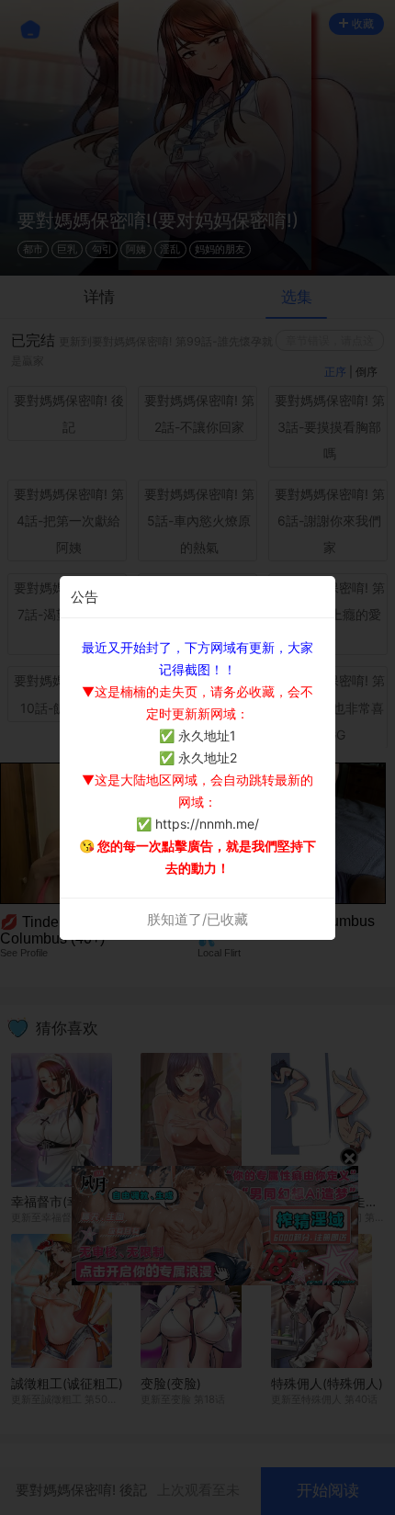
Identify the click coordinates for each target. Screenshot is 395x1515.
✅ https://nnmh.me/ (197, 823)
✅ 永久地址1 (197, 735)
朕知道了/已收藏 (197, 919)
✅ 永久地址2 (198, 757)
